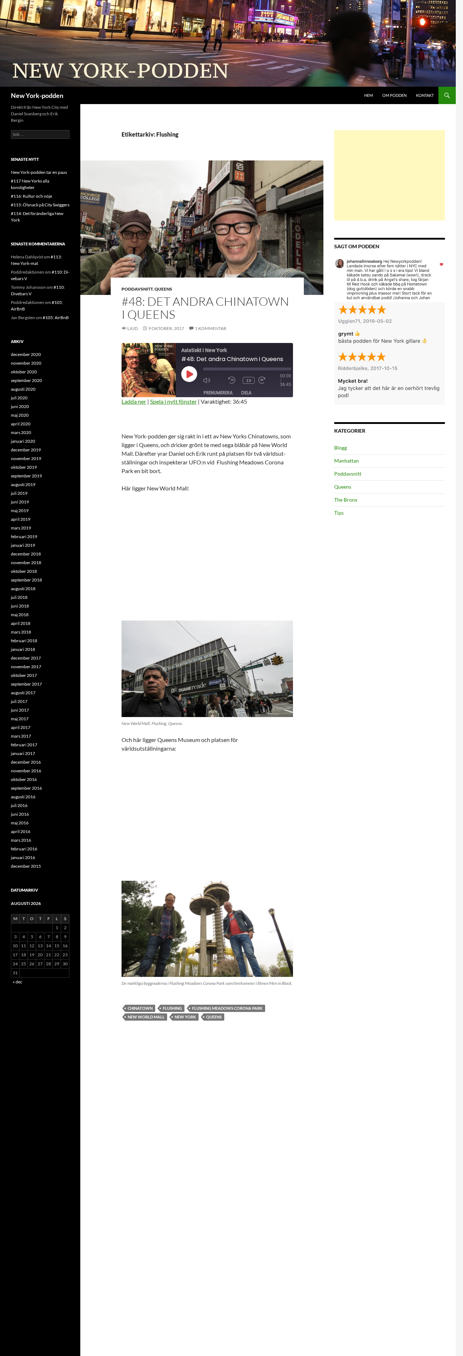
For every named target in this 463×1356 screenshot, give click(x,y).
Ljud (132, 328)
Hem (368, 95)
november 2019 (26, 458)
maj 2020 (20, 415)
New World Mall (146, 1016)
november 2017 (26, 666)
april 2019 (20, 519)
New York (185, 1016)
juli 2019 (19, 493)
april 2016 (20, 831)
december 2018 (26, 554)
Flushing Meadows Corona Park (227, 1008)
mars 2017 (21, 736)
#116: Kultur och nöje (31, 196)
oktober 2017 (24, 675)
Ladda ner (134, 401)
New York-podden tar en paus (39, 172)
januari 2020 (23, 441)
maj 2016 (20, 822)
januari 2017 (23, 753)
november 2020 (26, 363)
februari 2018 (24, 640)
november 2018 (26, 562)
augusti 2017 (23, 692)
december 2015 (26, 866)
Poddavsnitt (137, 289)
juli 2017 (19, 701)
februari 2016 (24, 848)
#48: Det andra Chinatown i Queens (205, 308)
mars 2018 (21, 632)
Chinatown (140, 1008)
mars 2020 (21, 432)
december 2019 (26, 449)
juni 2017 (20, 710)
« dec (17, 981)
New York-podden (37, 95)
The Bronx (345, 500)
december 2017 (26, 658)
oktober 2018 (24, 571)
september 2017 (26, 684)
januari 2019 (23, 545)
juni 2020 (20, 406)
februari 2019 (24, 536)
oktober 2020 (24, 371)
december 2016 (26, 762)
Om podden (394, 95)
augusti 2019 (23, 484)
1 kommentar (210, 328)
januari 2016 (23, 857)
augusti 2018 (23, 588)
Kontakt (425, 95)
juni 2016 (20, 814)
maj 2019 (20, 510)
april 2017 (20, 727)
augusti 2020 (23, 389)
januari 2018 (23, 649)
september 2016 (26, 788)
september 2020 (26, 380)
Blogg (340, 448)
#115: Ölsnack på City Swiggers (40, 204)
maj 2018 (20, 614)
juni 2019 (20, 502)
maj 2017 (20, 718)
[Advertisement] (389, 175)
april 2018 (20, 623)
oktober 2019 (24, 467)
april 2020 (20, 423)
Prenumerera (218, 393)
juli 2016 (19, 805)
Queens (163, 289)
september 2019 (26, 476)
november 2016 (26, 770)
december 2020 (26, 354)
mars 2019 (21, 528)
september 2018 (26, 580)
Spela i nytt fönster (173, 401)
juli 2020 (19, 397)
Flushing (172, 1008)
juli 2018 (19, 597)
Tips (339, 513)
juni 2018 (20, 606)
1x (248, 380)
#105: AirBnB (56, 317)
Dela (246, 393)
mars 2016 (21, 840)
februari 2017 (24, 744)
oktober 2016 (24, 779)
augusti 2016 (23, 796)
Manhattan (346, 461)
